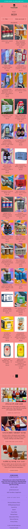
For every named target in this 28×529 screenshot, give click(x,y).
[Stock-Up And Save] (14, 395)
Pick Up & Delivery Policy (14, 502)
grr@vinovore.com (14, 489)
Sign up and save (13, 497)
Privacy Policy (14, 521)
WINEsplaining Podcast (14, 505)
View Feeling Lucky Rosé (14, 441)
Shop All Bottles (14, 412)
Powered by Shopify (14, 527)
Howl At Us (14, 507)
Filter (6, 19)
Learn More (14, 470)
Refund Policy (13, 514)
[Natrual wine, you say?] (14, 452)
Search (14, 509)
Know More (14, 512)
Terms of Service (14, 519)
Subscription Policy (14, 516)
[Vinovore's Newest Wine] (14, 423)
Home (13, 11)
